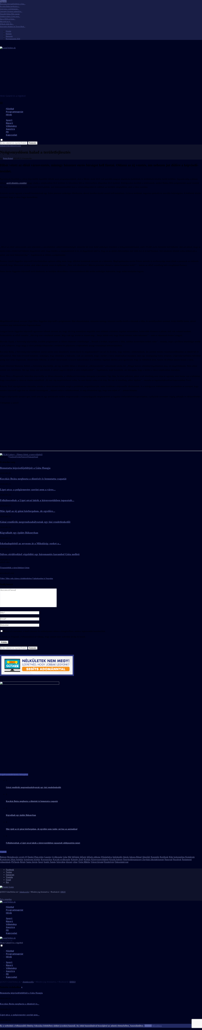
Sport (9, 120)
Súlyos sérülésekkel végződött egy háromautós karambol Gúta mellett (40, 554)
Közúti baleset (115, 859)
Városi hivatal (97, 862)
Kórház (87, 859)
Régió (23, 862)
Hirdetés (9, 34)
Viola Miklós (84, 862)
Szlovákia (60, 862)
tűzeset (69, 862)
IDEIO (63, 892)
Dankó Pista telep (36, 857)
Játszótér (146, 857)
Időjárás (75, 857)
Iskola (126, 857)
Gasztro (10, 128)
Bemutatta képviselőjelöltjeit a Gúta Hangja (25, 467)
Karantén (155, 857)
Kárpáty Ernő (77, 859)
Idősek (83, 857)
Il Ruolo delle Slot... (7, 24)
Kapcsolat (9, 36)
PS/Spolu (15, 862)
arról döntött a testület (17, 183)
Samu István (32, 862)
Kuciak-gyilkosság (61, 859)
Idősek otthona (93, 857)
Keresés (32, 143)
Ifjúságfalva (106, 857)
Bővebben (157, 1026)
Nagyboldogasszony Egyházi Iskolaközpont (143, 859)
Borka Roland (8, 158)
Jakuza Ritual (135, 857)
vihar (75, 862)
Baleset (3, 857)
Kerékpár (164, 857)
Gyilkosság (57, 857)
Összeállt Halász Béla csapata (10, 14)
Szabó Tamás (50, 862)
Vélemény (11, 125)
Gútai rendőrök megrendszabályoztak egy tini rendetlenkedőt (35, 521)
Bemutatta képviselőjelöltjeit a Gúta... (12, 4)
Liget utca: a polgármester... (9, 9)
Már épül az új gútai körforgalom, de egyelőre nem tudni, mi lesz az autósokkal (41, 829)
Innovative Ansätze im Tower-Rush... (12, 26)
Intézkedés (117, 857)
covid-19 (23, 857)
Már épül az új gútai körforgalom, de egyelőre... (27, 511)
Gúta (65, 857)
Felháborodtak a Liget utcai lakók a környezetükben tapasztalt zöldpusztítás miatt (43, 843)
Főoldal (8, 31)
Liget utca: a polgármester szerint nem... (19, 1015)
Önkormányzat (121, 862)
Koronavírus (46, 859)
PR (7, 131)
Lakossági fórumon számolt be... (11, 11)
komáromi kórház (32, 859)
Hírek (9, 114)
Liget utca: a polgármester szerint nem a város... (28, 489)
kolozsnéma (179, 857)
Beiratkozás (12, 857)
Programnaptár (14, 111)
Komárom (190, 857)
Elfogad (148, 1026)
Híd (69, 857)
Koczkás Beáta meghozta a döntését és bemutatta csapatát (33, 478)
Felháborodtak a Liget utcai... (10, 16)
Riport (9, 122)
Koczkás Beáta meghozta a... (10, 6)
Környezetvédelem (100, 859)
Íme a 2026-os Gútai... (7, 19)
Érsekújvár (109, 862)
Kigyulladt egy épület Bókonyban (19, 532)
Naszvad (168, 859)
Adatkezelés (24, 892)
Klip (171, 857)
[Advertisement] (101, 72)
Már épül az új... (5, 21)
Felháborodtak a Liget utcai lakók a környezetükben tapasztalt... (37, 500)
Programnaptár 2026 (13, 39)
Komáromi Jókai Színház (11, 859)
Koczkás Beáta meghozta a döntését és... (19, 1004)
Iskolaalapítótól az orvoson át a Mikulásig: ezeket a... (30, 543)
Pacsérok (177, 859)
